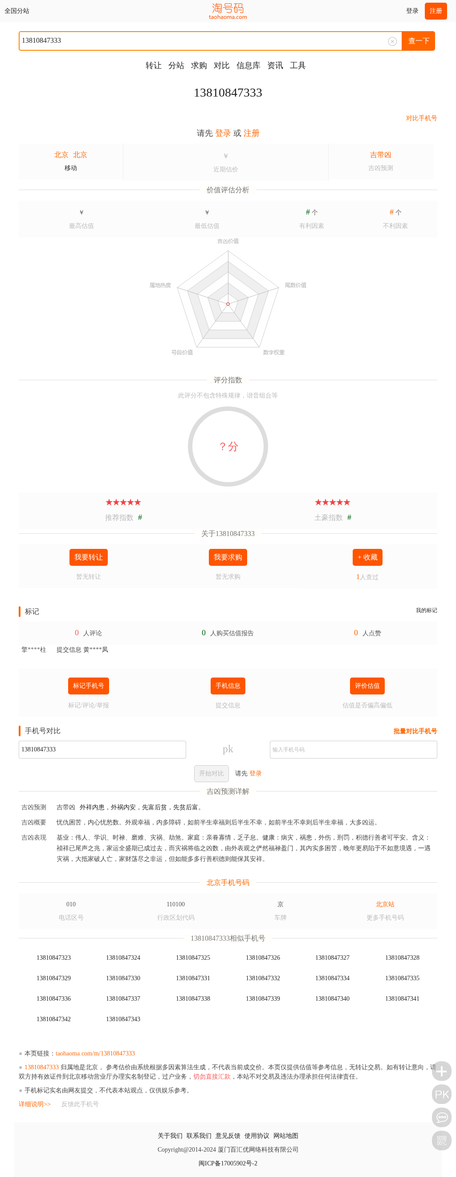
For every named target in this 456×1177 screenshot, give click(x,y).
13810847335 (402, 978)
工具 (298, 65)
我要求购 (228, 557)
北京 (61, 154)
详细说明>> (35, 1104)
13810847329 (54, 978)
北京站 (385, 904)
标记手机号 (88, 685)
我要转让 (88, 557)
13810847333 (228, 92)
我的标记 (426, 610)
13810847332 (263, 978)
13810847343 (123, 1019)
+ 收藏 (368, 557)
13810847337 (123, 998)
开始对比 (211, 773)
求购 (199, 65)
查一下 (419, 41)
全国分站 (16, 11)
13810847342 (54, 1019)
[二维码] (442, 1140)
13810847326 (263, 957)
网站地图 (285, 1135)
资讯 (275, 65)
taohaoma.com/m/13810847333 (95, 1053)
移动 (71, 168)
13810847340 (332, 998)
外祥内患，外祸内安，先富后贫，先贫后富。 (142, 807)
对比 (222, 65)
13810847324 (123, 957)
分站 (176, 65)
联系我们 (199, 1135)
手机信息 (228, 685)
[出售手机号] (442, 1071)
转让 (154, 65)
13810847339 (263, 998)
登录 (412, 11)
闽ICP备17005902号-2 (228, 1163)
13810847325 (193, 957)
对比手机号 (421, 118)
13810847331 (193, 978)
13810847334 (332, 978)
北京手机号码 (228, 882)
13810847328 (402, 957)
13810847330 (123, 978)
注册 (436, 11)
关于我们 (170, 1135)
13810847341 (402, 998)
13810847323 (54, 957)
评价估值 (367, 685)
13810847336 (54, 998)
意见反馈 (228, 1135)
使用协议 (256, 1135)
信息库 (248, 65)
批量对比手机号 (415, 731)
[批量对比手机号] (442, 1094)
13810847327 (332, 957)
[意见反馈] (442, 1117)
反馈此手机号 (80, 1104)
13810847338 (193, 998)
